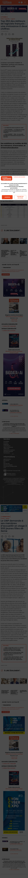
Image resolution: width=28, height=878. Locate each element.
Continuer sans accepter (19, 177)
